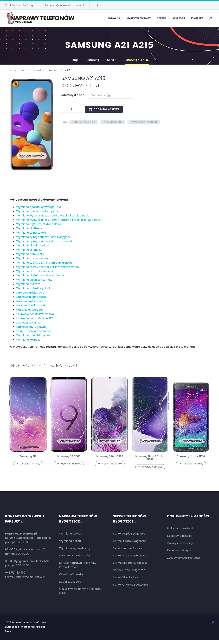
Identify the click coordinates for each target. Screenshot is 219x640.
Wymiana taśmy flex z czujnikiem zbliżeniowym (47, 267)
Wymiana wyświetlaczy (74, 548)
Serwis (161, 18)
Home (13, 70)
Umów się (114, 18)
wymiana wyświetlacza (144, 121)
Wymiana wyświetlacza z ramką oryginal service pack (52, 216)
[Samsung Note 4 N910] (191, 414)
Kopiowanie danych (29, 323)
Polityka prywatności (181, 528)
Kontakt (197, 18)
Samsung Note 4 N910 (191, 456)
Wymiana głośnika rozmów (34, 280)
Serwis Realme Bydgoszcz (130, 563)
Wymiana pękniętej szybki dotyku (38, 224)
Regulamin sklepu (179, 550)
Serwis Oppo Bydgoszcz (129, 570)
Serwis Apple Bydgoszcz (129, 534)
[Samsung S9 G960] (68, 414)
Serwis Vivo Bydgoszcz (128, 577)
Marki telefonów (139, 18)
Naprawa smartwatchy (75, 555)
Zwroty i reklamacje (180, 543)
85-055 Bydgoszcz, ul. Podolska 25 (28, 538)
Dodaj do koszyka (106, 109)
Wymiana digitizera (29, 228)
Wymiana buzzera (28, 284)
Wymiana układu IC (29, 250)
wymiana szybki (113, 121)
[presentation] (13, 124)
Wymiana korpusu (28, 340)
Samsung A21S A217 (84, 121)
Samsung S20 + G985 (109, 456)
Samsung (26, 70)
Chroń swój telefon (72, 574)
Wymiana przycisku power (34, 335)
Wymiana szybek (70, 534)
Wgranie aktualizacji (29, 310)
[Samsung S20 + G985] (109, 414)
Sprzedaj (178, 18)
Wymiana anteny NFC (30, 254)
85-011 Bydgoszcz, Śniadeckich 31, (27, 561)
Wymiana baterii (70, 541)
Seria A (40, 70)
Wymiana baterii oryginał (33, 288)
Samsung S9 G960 (68, 456)
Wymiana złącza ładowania (34, 271)
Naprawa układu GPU (30, 293)
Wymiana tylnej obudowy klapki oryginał (43, 237)
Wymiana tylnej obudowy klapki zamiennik (44, 241)
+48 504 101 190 (15, 573)
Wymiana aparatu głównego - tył (38, 207)
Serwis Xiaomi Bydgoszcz (129, 541)
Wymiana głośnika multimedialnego (40, 275)
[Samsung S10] (28, 414)
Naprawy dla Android (75, 95)
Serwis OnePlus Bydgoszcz (130, 585)
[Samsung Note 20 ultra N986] (150, 414)
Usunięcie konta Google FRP (35, 318)
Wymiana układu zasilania (33, 245)
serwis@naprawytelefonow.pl (66, 5)
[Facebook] (97, 5)
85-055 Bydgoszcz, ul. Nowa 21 (25, 549)
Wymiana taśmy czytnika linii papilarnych (44, 263)
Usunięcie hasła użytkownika (35, 314)
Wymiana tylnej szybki (31, 233)
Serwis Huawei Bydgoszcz (130, 548)
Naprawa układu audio (31, 297)
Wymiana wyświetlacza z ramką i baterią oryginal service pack (58, 220)
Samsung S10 (28, 456)
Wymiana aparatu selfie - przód (37, 211)
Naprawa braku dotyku (31, 305)
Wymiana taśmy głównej (32, 258)
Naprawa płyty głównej (31, 327)
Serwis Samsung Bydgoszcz (131, 555)
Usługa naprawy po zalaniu (34, 331)
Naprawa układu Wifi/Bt (32, 301)
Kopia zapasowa (70, 582)
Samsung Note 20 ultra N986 (150, 458)
